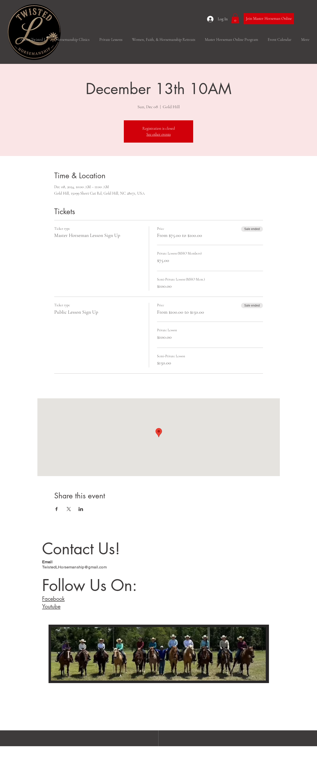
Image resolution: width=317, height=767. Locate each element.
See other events (158, 134)
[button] (235, 18)
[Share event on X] (68, 509)
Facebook (53, 598)
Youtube (51, 606)
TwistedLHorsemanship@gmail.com (74, 567)
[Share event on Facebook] (56, 509)
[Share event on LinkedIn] (81, 509)
